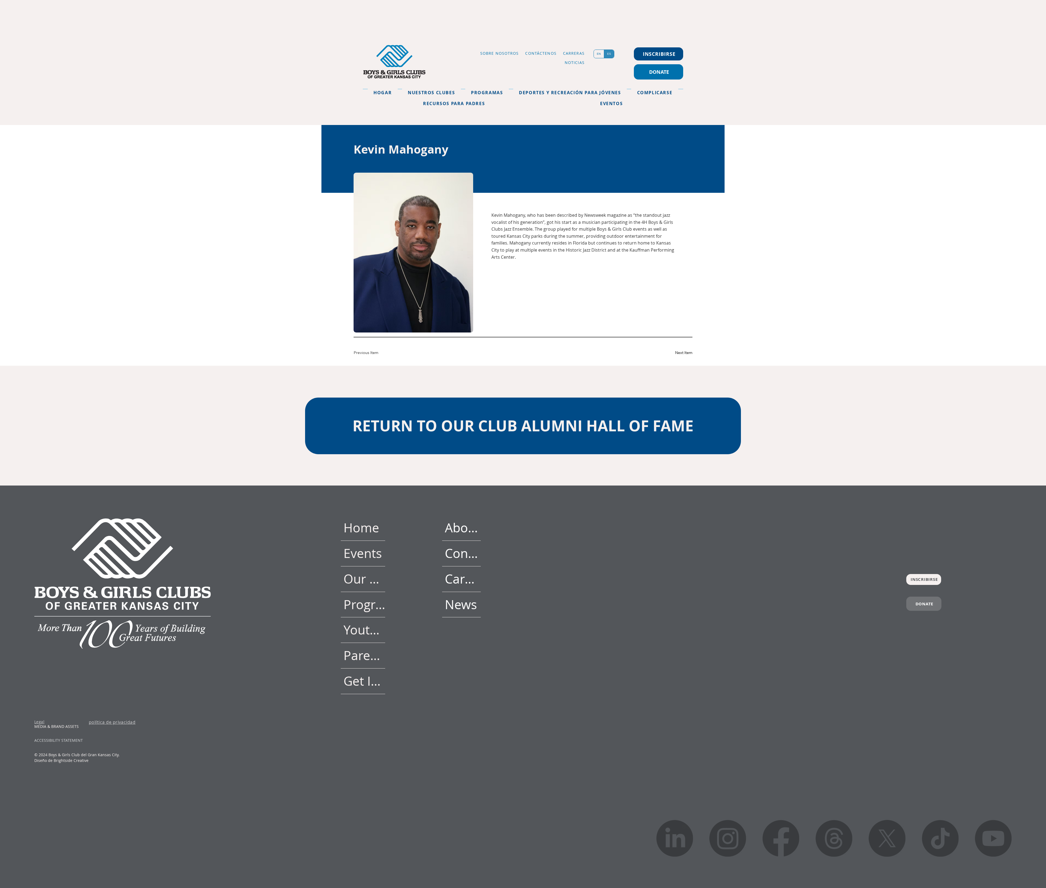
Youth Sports (364, 629)
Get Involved (364, 681)
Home (361, 527)
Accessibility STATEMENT (58, 740)
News (461, 604)
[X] (887, 838)
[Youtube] (993, 838)
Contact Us (463, 553)
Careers (463, 578)
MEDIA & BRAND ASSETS (56, 726)
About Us (463, 527)
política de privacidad (112, 722)
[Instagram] (727, 838)
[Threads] (834, 838)
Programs (364, 604)
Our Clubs (364, 578)
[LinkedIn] (674, 838)
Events (362, 553)
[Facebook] (780, 838)
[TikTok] (940, 838)
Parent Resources (364, 655)
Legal (39, 721)
